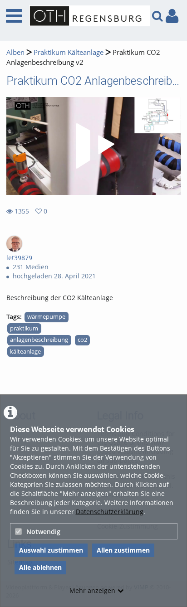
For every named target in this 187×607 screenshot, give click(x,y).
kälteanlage (25, 351)
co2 (82, 340)
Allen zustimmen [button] (123, 550)
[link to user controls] (172, 16)
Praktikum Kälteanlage (68, 52)
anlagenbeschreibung (39, 340)
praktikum (24, 328)
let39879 (19, 257)
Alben (15, 52)
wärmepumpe (46, 316)
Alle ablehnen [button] (40, 567)
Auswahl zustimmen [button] (51, 550)
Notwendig (43, 531)
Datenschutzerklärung (109, 511)
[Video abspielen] (93, 146)
